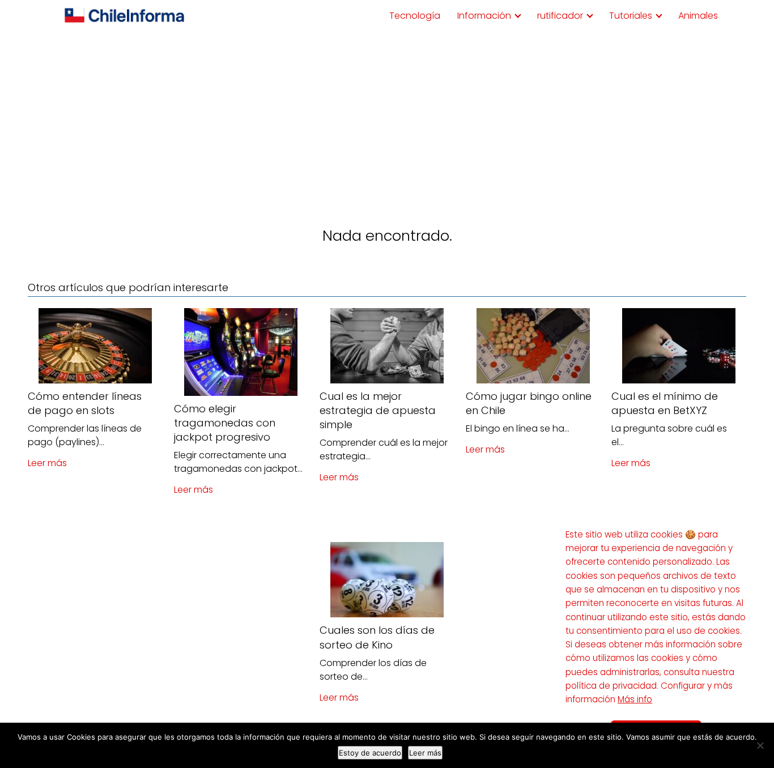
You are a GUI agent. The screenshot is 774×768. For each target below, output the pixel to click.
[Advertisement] (387, 116)
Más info (635, 699)
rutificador (560, 15)
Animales (698, 15)
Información (484, 15)
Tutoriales (630, 15)
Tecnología (414, 15)
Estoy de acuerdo (370, 752)
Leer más (47, 463)
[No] (760, 745)
